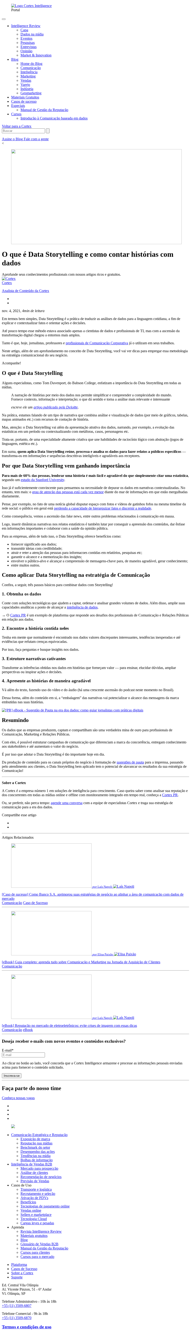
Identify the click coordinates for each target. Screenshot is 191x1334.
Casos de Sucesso (24, 1269)
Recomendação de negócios (40, 1177)
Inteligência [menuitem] (29, 72)
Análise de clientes (34, 1173)
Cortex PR (18, 615)
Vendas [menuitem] (25, 80)
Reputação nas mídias (36, 1143)
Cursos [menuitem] (16, 114)
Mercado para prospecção (39, 1168)
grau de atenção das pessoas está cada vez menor (68, 492)
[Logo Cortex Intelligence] (31, 6)
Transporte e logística (36, 1189)
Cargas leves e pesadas (37, 1223)
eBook (28, 1030)
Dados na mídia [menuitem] (32, 34)
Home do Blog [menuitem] (31, 64)
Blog (24, 1240)
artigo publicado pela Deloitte (56, 407)
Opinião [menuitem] (26, 51)
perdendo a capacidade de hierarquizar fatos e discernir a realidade (102, 508)
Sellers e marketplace (35, 1215)
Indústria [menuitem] (26, 89)
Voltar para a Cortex (16, 126)
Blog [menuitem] (14, 59)
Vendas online (30, 1210)
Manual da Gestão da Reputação (44, 1248)
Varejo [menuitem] (25, 85)
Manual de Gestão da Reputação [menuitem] (44, 110)
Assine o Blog (13, 139)
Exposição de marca (35, 1139)
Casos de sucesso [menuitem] (24, 101)
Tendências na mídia (35, 1156)
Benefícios (28, 1202)
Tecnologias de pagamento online (45, 1206)
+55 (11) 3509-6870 (16, 1318)
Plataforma (19, 1265)
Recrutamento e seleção (37, 1194)
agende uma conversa (66, 803)
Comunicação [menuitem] (30, 68)
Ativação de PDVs (34, 1198)
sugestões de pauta (130, 762)
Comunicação (12, 903)
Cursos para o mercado (37, 1257)
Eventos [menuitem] (26, 38)
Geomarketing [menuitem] (30, 93)
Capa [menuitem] (24, 30)
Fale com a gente (36, 139)
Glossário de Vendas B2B (39, 1244)
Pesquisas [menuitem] (27, 43)
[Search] (48, 130)
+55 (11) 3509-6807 (16, 1306)
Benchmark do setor (35, 1147)
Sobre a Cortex (22, 1273)
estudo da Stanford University (42, 480)
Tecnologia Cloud (33, 1219)
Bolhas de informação (36, 1160)
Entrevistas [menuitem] (28, 47)
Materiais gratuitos (34, 1236)
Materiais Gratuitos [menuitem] (25, 97)
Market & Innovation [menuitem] (35, 55)
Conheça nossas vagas (18, 1098)
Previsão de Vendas (34, 1181)
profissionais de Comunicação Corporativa (97, 343)
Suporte (17, 1277)
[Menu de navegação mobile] (4, 19)
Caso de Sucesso (35, 903)
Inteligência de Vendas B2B (31, 1164)
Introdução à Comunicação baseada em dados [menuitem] (54, 118)
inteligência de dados (82, 607)
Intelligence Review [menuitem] (26, 26)
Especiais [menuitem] (18, 106)
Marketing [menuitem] (28, 76)
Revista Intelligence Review (41, 1231)
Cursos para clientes (35, 1252)
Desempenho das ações (37, 1152)
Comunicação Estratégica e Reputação (39, 1135)
